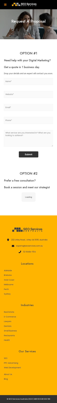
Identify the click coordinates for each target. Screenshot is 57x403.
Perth (6, 289)
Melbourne (8, 284)
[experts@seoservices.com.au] (27, 246)
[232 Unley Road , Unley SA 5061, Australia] (27, 240)
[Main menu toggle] (5, 4)
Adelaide (8, 270)
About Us (8, 374)
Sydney (7, 294)
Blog (6, 379)
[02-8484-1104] (27, 252)
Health (7, 340)
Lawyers (7, 321)
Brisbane (8, 275)
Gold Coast (9, 280)
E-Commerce (10, 317)
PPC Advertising (11, 363)
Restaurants (9, 335)
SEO (5, 358)
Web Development (12, 367)
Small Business (10, 331)
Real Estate (9, 312)
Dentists (7, 326)
